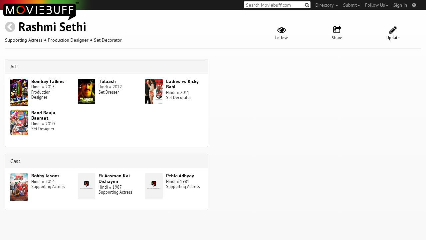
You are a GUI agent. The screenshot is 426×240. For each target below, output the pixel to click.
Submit (350, 5)
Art (13, 66)
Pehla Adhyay (180, 176)
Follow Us (375, 5)
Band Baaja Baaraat (43, 115)
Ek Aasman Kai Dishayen (114, 178)
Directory (325, 5)
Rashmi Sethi (52, 26)
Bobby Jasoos (45, 176)
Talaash (107, 81)
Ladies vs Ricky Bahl (182, 84)
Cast (15, 161)
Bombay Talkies (48, 81)
